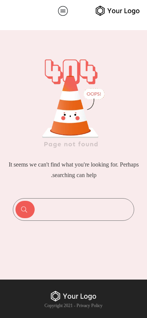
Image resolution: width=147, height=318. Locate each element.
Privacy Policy (90, 305)
